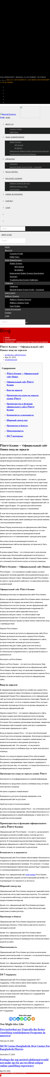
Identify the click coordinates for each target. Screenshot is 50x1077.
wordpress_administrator (15, 355)
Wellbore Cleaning (12, 296)
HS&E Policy (14, 257)
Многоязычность (15, 430)
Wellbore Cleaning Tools (19, 303)
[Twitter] (14, 1019)
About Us (8, 250)
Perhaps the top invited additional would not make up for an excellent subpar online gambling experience (24, 1062)
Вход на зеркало (14, 390)
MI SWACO (19, 270)
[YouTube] (5, 102)
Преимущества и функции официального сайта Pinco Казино (20, 406)
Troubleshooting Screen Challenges (24, 280)
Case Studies (15, 306)
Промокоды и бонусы (17, 425)
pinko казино (31, 875)
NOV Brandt (19, 267)
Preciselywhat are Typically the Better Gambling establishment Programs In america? (22, 1032)
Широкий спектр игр (17, 420)
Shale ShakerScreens (13, 260)
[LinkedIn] (5, 96)
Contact (8, 313)
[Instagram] (5, 93)
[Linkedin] (18, 1019)
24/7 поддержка (15, 436)
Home (7, 247)
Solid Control (10, 293)
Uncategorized (11, 360)
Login (7, 316)
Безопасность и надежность (20, 415)
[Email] (29, 1019)
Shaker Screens (16, 263)
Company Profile (16, 254)
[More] (33, 1019)
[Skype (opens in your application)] (5, 99)
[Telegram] (25, 1019)
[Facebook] (5, 90)
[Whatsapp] (22, 1019)
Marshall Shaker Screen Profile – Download (27, 290)
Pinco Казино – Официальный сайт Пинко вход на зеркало (26, 342)
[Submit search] (26, 322)
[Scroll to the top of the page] (0, 1075)
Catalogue (9, 283)
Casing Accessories (13, 309)
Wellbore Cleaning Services (20, 300)
